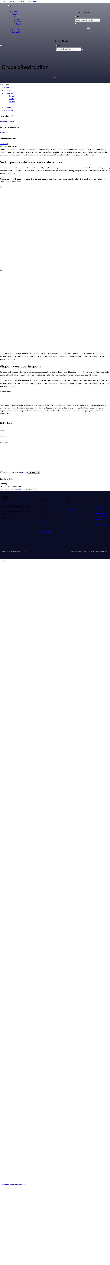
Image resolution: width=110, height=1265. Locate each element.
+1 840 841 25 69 (31, 489)
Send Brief (4, 132)
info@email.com (18, 489)
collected (24, 472)
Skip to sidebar (19, 1)
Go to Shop (4, 144)
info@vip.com (44, 522)
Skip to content (6, 1)
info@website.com (7, 121)
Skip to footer (30, 1)
